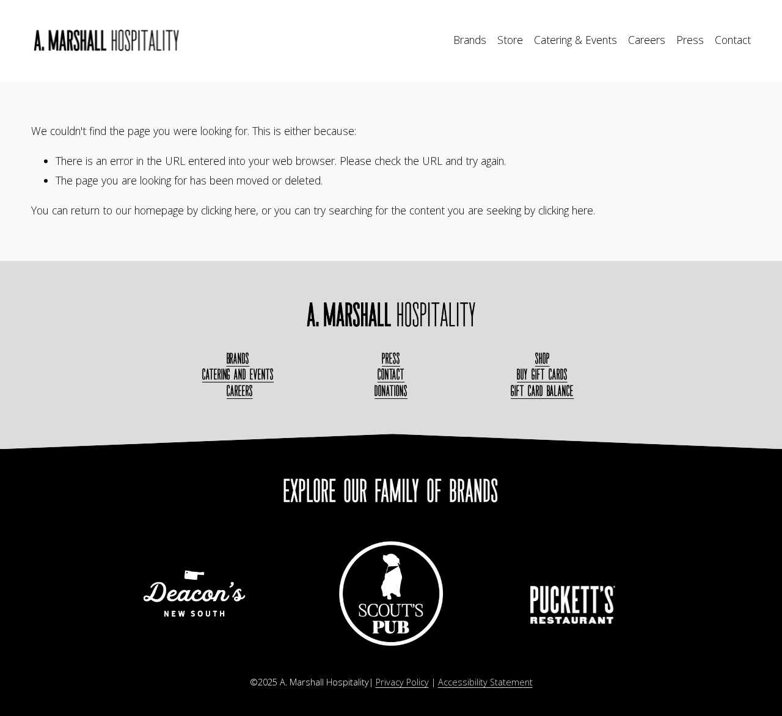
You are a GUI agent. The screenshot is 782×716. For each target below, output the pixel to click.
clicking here (228, 210)
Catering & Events (575, 39)
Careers (646, 39)
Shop (542, 358)
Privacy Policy (402, 682)
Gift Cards (542, 374)
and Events (238, 374)
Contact (733, 39)
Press (690, 39)
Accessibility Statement (485, 682)
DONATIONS (391, 390)
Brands (469, 39)
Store (510, 39)
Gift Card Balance (542, 390)
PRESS (391, 358)
